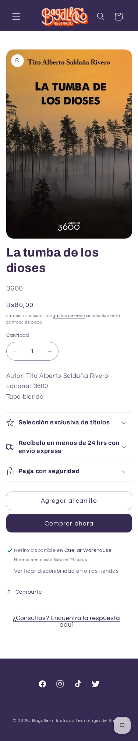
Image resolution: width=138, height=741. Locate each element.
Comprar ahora (69, 523)
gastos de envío (69, 316)
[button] (16, 16)
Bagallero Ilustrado (53, 720)
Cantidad (17, 335)
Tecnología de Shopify (100, 720)
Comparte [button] (28, 592)
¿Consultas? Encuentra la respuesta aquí (66, 621)
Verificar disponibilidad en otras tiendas (66, 571)
